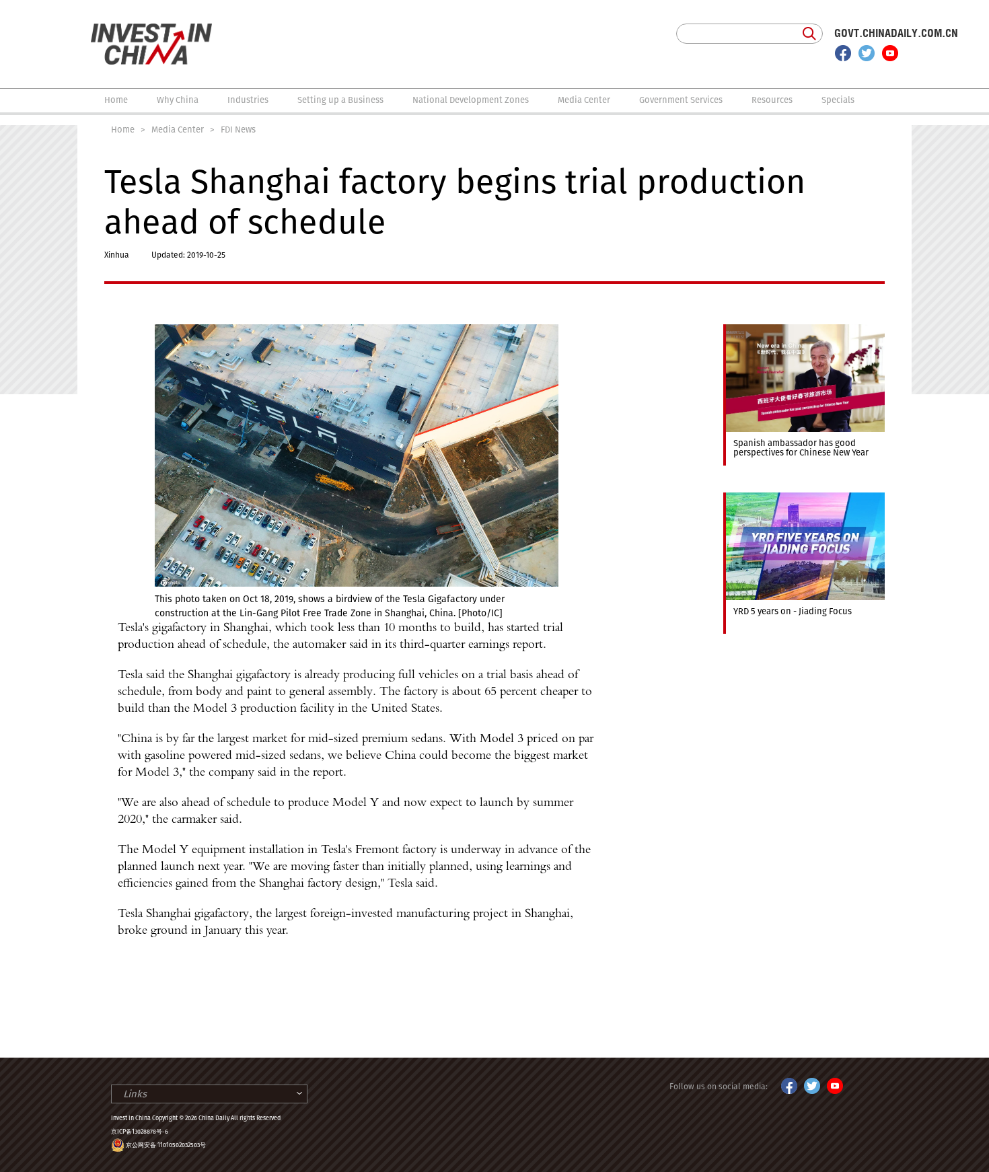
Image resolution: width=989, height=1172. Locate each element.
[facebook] (843, 53)
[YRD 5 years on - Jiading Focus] (804, 498)
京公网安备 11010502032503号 (166, 1145)
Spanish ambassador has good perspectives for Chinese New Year (801, 447)
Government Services (681, 100)
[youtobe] (835, 1084)
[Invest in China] (151, 29)
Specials (837, 100)
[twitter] (866, 53)
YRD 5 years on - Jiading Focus (792, 611)
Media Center (584, 100)
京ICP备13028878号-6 (139, 1131)
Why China (177, 100)
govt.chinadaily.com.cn (896, 33)
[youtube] (890, 53)
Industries (247, 100)
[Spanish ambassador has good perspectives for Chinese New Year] (804, 330)
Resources (772, 100)
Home (116, 100)
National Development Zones (470, 100)
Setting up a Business (340, 100)
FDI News (238, 129)
